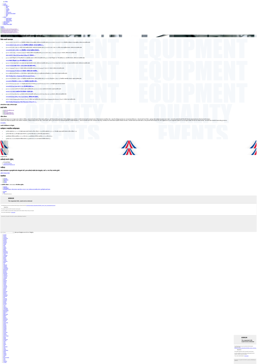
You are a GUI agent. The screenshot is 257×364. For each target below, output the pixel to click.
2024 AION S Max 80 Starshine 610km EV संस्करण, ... (20, 55)
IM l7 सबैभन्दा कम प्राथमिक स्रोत (33, 189)
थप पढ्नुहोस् (3, 122)
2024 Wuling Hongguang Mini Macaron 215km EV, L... (21, 102)
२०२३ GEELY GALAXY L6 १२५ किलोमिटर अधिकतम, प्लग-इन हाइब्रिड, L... (25, 45)
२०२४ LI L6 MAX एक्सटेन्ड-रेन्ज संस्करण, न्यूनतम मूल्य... (20, 91)
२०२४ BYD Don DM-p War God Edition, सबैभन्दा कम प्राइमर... (22, 96)
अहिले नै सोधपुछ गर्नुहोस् (5, 173)
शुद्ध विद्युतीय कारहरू (7, 189)
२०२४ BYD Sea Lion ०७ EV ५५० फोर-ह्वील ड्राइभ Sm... (20, 86)
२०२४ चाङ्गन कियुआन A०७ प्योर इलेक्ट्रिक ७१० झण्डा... (19, 60)
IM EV (24, 189)
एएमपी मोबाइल (6, 188)
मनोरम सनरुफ (14, 189)
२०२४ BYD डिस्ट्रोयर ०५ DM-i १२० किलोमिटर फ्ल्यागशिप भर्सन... (22, 81)
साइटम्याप (5, 186)
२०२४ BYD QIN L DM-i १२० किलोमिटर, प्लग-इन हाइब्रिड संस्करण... (23, 50)
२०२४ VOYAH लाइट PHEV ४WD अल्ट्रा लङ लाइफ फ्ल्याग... (21, 65)
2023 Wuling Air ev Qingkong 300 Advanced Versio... (20, 76)
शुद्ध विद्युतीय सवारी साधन (45, 189)
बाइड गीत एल (20, 189)
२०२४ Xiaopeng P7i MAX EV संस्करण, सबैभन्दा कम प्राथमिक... (22, 71)
